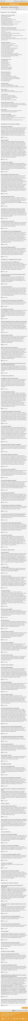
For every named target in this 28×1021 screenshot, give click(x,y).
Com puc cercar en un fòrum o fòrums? (8, 95)
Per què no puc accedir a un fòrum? (7, 50)
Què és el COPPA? (4, 17)
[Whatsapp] (6, 1019)
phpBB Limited (12, 956)
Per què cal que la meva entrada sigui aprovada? (9, 55)
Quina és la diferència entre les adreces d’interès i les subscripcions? (13, 103)
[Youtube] (3, 1019)
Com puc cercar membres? (6, 98)
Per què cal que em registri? (6, 16)
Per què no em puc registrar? (6, 18)
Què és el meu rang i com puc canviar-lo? (8, 37)
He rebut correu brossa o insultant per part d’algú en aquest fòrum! (12, 86)
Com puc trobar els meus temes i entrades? (8, 99)
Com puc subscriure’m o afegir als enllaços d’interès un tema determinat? (14, 104)
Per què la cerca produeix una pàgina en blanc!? (9, 97)
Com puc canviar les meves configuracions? (9, 28)
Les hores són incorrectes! (5, 32)
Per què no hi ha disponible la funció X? (8, 116)
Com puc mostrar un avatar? (6, 36)
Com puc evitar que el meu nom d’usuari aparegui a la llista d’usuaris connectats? (13, 30)
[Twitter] (8, 1019)
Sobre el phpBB (14, 958)
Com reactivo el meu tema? (6, 56)
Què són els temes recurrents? (6, 67)
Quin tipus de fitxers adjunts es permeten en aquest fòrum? (11, 110)
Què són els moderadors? (5, 74)
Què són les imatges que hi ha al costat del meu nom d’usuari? (12, 35)
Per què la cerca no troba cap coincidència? (8, 96)
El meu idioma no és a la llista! (6, 34)
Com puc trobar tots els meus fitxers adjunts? (9, 111)
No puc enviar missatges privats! (7, 84)
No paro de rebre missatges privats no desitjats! (9, 85)
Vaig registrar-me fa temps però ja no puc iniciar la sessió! (11, 21)
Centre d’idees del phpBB (6, 968)
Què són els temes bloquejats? (6, 68)
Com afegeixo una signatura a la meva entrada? (9, 45)
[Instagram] (17, 1019)
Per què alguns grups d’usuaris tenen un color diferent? (10, 78)
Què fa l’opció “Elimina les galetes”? (7, 25)
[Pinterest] (14, 1019)
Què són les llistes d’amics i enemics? (7, 90)
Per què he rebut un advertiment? (7, 52)
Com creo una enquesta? (5, 46)
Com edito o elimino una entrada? (7, 44)
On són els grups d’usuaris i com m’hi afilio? (8, 76)
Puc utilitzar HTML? (4, 61)
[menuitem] (3, 1)
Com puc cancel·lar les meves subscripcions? (9, 106)
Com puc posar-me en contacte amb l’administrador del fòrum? (12, 119)
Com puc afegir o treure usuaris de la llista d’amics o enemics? (12, 91)
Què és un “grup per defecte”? (6, 79)
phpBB (2, 316)
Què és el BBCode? (4, 60)
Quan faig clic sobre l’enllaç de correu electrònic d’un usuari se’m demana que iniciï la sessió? (14, 39)
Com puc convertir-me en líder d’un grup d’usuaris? (10, 77)
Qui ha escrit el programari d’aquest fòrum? (8, 115)
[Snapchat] (11, 1019)
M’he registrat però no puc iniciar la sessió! (8, 19)
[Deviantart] (25, 1019)
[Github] (20, 1019)
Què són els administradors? (6, 73)
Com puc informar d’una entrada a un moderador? (9, 53)
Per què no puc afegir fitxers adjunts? (7, 51)
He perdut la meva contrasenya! (6, 22)
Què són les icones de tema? (6, 69)
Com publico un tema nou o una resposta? (8, 43)
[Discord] (23, 1019)
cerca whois (21, 981)
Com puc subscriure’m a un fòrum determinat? (9, 105)
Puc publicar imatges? (5, 63)
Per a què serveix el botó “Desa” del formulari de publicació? (11, 54)
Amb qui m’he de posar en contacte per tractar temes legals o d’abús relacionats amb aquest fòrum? (13, 118)
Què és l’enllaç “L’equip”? (5, 80)
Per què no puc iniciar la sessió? (6, 20)
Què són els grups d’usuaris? (6, 75)
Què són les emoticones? (5, 62)
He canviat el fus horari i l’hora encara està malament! (10, 33)
